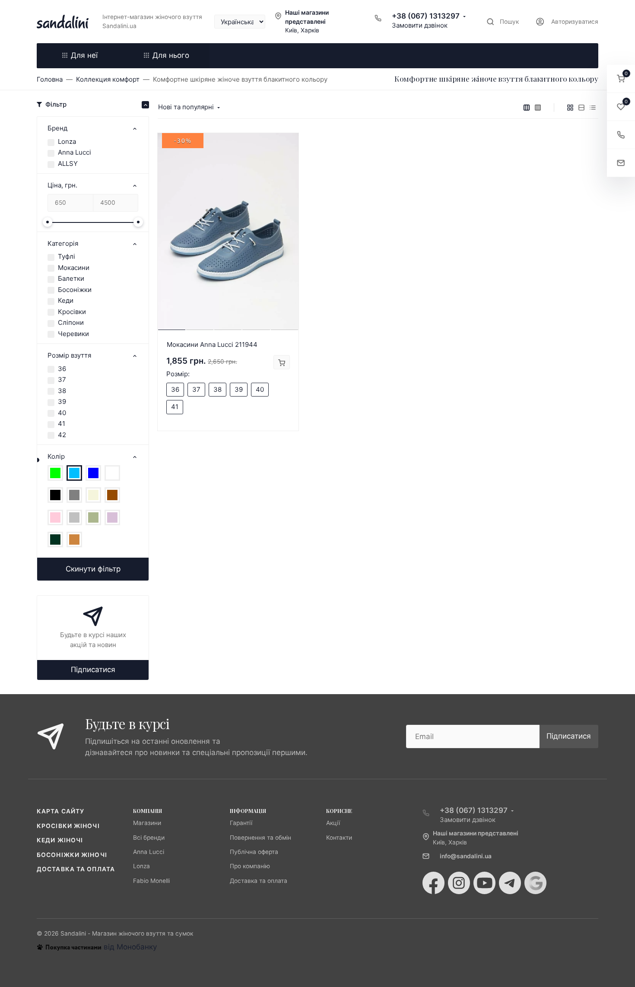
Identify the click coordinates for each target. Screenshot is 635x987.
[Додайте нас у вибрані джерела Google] (535, 883)
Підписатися (93, 669)
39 (62, 401)
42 (62, 435)
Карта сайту (60, 811)
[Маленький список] (526, 107)
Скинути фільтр (93, 569)
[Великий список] (537, 107)
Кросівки (72, 312)
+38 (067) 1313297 (426, 16)
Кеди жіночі (60, 840)
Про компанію (250, 866)
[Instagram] (459, 883)
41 (61, 423)
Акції (333, 822)
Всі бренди (149, 837)
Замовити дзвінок (420, 25)
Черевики (73, 334)
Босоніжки (75, 290)
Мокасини (73, 267)
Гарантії (241, 822)
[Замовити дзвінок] (621, 135)
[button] (621, 79)
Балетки (71, 278)
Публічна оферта (254, 851)
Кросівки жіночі (68, 825)
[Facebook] (433, 883)
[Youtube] (484, 883)
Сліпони (71, 322)
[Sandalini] (63, 21)
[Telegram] (510, 883)
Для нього (170, 55)
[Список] (581, 107)
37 (62, 379)
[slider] (47, 222)
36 (62, 369)
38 (62, 391)
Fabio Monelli (151, 880)
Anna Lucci (74, 152)
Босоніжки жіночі (72, 854)
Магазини (147, 822)
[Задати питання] (621, 163)
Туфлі (66, 256)
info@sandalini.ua (466, 856)
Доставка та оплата (76, 869)
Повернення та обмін (260, 837)
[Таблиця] (592, 107)
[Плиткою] (570, 107)
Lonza (67, 141)
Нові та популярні (186, 107)
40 (62, 413)
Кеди (65, 300)
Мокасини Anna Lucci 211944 (212, 344)
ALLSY (68, 163)
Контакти (339, 837)
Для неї (84, 55)
